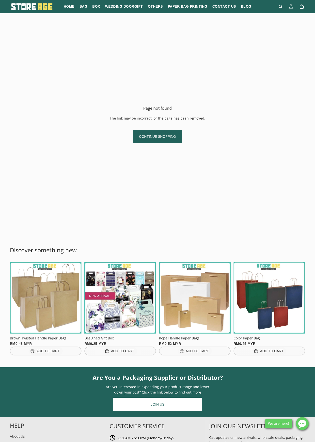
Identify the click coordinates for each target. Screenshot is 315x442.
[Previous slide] (17, 297)
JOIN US (157, 404)
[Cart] (301, 6)
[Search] (280, 6)
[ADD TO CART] (73, 325)
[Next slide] (74, 297)
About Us (17, 436)
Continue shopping (157, 136)
